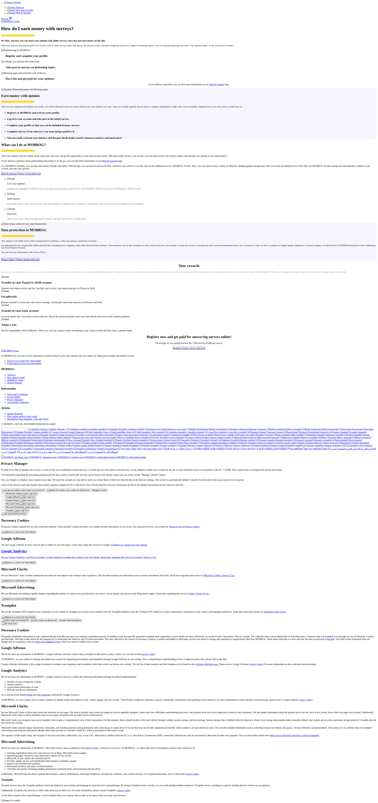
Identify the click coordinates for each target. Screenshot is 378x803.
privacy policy (148, 654)
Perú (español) (355, 440)
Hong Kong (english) (224, 435)
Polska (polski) (105, 443)
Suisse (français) (330, 443)
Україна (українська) (107, 448)
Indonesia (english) (334, 435)
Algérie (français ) (57, 429)
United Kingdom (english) (290, 445)
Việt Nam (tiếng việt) (152, 448)
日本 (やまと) (186, 448)
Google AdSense (13, 497)
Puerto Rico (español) (187, 443)
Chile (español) (157, 432)
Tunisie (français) (204, 445)
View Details (29, 532)
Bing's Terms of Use (199, 593)
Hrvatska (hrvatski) (264, 435)
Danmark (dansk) (275, 432)
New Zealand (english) (101, 440)
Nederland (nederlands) (54, 440)
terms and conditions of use (47, 642)
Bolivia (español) (293, 429)
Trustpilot (10, 510)
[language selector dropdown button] (2, 455)
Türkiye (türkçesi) (241, 445)
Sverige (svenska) (167, 445)
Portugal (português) (144, 443)
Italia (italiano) (64, 437)
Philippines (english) (33, 443)
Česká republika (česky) (121, 432)
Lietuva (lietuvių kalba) (220, 437)
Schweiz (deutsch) (266, 443)
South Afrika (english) (92, 445)
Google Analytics (13, 500)
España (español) (65, 435)
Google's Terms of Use (145, 557)
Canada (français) (76, 432)
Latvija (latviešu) (176, 437)
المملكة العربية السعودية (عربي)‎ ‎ (102, 452)
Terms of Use (175, 526)
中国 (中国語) (217, 448)
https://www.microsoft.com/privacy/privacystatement (294, 735)
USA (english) (365, 445)
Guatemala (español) (180, 435)
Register (177, 348)
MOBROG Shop (15, 380)
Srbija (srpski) (297, 443)
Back (23, 514)
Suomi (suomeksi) (131, 445)
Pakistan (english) (247, 440)
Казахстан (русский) (105, 437)
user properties (44, 695)
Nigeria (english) (139, 440)
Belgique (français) (257, 429)
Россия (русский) (72, 443)
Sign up (4, 18)
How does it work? (16, 377)
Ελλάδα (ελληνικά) (104, 435)
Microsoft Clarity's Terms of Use (219, 575)
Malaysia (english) (309, 437)
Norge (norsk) (170, 440)
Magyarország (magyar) (268, 437)
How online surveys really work (22, 416)
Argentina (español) (97, 429)
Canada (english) (40, 432)
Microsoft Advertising (15, 507)
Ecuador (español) (357, 432)
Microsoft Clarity (13, 504)
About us (11, 375)
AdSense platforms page (206, 664)
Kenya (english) (142, 437)
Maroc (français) (344, 437)
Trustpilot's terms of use (275, 612)
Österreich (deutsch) (209, 440)
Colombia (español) (195, 432)
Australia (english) (136, 429)
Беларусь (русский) (177, 429)
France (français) (140, 435)
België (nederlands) (218, 429)
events (29, 695)
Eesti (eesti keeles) (30, 435)
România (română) (227, 443)
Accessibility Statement (18, 402)
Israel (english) (33, 437)
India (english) (297, 435)
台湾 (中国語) (280, 448)
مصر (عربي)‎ (45, 452)
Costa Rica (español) (237, 432)
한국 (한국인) (248, 448)
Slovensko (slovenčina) (45, 445)
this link (330, 639)
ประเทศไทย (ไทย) (317, 448)
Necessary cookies (14, 493)
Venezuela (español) (63, 448)
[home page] (12, 2)
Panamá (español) (284, 440)
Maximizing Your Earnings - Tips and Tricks (27, 419)
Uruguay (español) (332, 445)
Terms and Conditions (17, 394)
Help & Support (216, 84)
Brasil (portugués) (330, 429)
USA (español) (24, 448)
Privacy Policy (39, 252)
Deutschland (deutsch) (318, 432)
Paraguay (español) (322, 440)
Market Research (15, 413)
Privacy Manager (15, 399)
